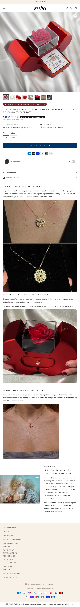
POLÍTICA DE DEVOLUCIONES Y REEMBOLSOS (10, 553)
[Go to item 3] (18, 97)
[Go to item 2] (12, 97)
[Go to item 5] (31, 97)
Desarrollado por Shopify (45, 588)
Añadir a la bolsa (40, 146)
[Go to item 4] (24, 97)
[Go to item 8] (49, 97)
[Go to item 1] (6, 97)
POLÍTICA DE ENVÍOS (12, 539)
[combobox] (73, 605)
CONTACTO (8, 536)
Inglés (50, 584)
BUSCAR (6, 532)
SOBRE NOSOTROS (11, 577)
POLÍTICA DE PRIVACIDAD (14, 573)
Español (71, 605)
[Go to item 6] (37, 97)
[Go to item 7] (43, 97)
